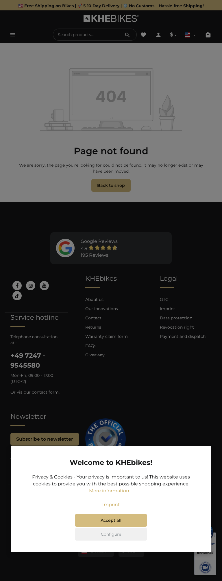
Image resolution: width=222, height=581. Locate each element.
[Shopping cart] (208, 34)
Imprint (167, 308)
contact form (45, 392)
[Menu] (12, 34)
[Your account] (158, 34)
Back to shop (111, 185)
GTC (164, 299)
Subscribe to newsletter (44, 439)
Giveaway (95, 354)
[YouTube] (44, 285)
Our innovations (101, 308)
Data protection (176, 318)
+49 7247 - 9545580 (27, 360)
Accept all (111, 520)
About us (94, 299)
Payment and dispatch (183, 336)
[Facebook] (17, 285)
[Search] (127, 34)
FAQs (90, 345)
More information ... (111, 491)
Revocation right (177, 327)
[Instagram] (30, 285)
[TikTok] (17, 295)
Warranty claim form (106, 336)
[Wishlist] (143, 34)
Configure (111, 534)
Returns (93, 327)
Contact (93, 318)
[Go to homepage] (111, 18)
